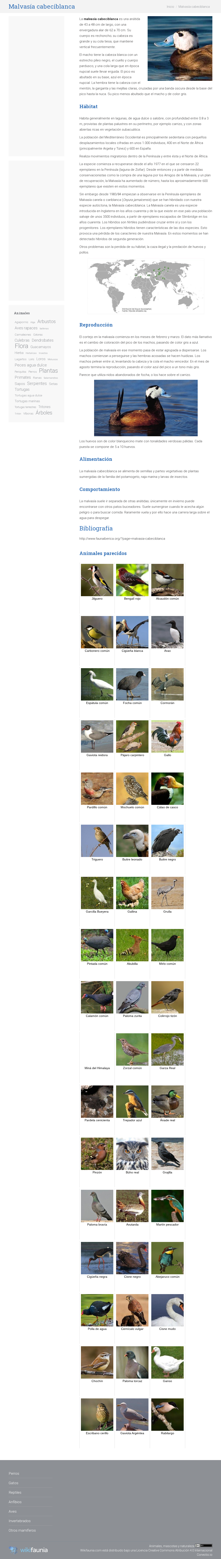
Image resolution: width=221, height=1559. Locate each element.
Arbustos (46, 321)
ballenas (44, 328)
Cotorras (38, 334)
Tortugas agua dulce (28, 395)
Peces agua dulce (31, 365)
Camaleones (23, 334)
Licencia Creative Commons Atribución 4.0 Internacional (174, 1550)
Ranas (37, 377)
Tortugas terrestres (25, 407)
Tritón (18, 413)
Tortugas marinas (27, 401)
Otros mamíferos (22, 1530)
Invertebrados (20, 1521)
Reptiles (15, 1492)
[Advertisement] (36, 86)
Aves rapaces (26, 328)
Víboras (28, 413)
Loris (31, 359)
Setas (53, 384)
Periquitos (20, 371)
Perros (32, 371)
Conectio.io (204, 1554)
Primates (23, 377)
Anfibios (15, 1502)
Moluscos (53, 359)
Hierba (19, 353)
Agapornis (21, 322)
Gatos (13, 1483)
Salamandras (51, 378)
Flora (21, 346)
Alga (32, 322)
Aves (13, 1511)
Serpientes (37, 383)
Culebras (22, 340)
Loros (41, 359)
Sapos (20, 384)
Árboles (44, 412)
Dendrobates (43, 340)
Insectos (43, 353)
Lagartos (21, 359)
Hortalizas (31, 353)
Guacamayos (40, 347)
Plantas (48, 370)
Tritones (44, 407)
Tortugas (22, 389)
